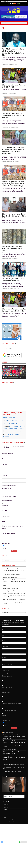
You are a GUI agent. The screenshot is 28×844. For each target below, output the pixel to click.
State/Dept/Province (7, 488)
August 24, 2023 (9, 193)
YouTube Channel (12, 420)
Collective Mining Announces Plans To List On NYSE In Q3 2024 (14, 86)
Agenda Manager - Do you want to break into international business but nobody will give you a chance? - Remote (14, 570)
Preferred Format (6, 543)
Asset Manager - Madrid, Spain (10, 577)
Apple (10, 426)
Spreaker (21, 428)
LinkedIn (17, 434)
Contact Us (5, 804)
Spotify (5, 428)
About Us (5, 809)
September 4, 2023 (9, 161)
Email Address (5, 447)
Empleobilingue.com (8, 732)
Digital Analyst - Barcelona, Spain (10, 588)
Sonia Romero (16, 318)
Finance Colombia (16, 817)
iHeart (22, 426)
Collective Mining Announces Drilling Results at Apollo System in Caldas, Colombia (12, 248)
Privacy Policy (6, 807)
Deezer (6, 431)
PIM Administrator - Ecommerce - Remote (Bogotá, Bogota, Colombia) (12, 752)
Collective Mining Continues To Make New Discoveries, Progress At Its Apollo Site (14, 310)
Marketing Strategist (7, 762)
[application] (14, 372)
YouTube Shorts (12, 423)
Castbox (12, 431)
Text (5, 548)
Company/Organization (7, 453)
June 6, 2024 (8, 64)
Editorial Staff (16, 127)
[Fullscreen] (24, 377)
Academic (4, 521)
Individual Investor (6, 516)
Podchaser (20, 431)
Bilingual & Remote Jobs (9, 565)
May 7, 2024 (8, 93)
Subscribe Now (6, 802)
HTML (6, 545)
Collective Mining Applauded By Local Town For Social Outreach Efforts (13, 279)
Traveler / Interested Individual (9, 533)
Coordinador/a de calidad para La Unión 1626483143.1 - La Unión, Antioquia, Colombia (14, 580)
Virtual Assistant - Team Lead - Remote (12, 771)
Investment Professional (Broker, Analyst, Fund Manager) (12, 527)
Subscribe (12, 417)
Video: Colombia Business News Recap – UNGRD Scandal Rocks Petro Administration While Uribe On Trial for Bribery (13, 52)
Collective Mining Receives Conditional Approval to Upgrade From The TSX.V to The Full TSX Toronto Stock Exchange (13, 183)
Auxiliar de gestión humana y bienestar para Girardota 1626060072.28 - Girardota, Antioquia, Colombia (14, 757)
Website (5, 417)
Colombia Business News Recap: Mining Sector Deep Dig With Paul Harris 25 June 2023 (14, 216)
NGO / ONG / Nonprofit (7, 511)
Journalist (4, 539)
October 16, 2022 (9, 318)
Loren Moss (14, 64)
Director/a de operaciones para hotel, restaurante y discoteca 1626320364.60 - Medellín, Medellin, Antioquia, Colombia (14, 595)
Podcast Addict (13, 428)
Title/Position (5, 470)
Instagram (6, 436)
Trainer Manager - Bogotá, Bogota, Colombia (13, 764)
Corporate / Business (7, 500)
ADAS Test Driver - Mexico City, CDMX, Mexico (14, 599)
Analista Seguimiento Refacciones (11, 591)
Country (4, 459)
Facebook (10, 434)
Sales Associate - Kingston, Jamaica (11, 574)
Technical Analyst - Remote (9, 749)
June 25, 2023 (8, 226)
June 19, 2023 (8, 258)
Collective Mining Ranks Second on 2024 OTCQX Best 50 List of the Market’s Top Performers (13, 115)
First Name (4, 464)
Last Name (4, 475)
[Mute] (22, 377)
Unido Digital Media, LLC (14, 5)
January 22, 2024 (9, 127)
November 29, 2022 (9, 288)
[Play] (3, 377)
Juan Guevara (15, 258)
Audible (16, 426)
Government (5, 505)
